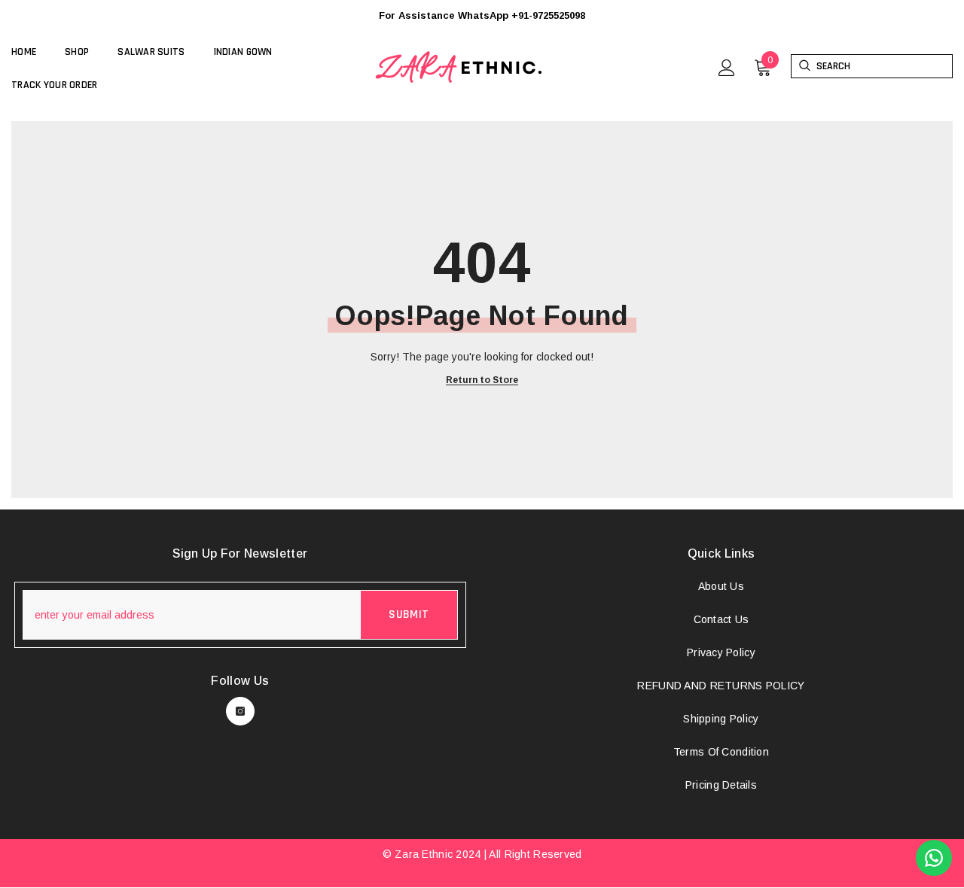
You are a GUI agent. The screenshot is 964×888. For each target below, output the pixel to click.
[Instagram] (240, 711)
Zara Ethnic (424, 854)
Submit (409, 614)
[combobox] (884, 66)
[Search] (804, 66)
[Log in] (726, 67)
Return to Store (482, 380)
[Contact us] (934, 858)
